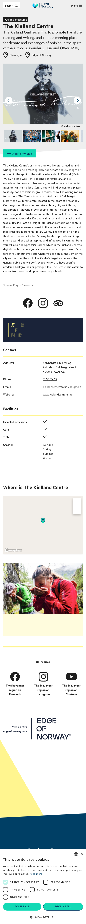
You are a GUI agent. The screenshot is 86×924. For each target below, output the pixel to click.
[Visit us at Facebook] (28, 303)
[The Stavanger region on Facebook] (15, 676)
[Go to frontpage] (43, 5)
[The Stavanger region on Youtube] (71, 676)
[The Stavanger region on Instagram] (43, 676)
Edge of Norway (23, 285)
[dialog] (43, 886)
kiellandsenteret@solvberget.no (62, 386)
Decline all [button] (63, 906)
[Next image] (77, 100)
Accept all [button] (22, 906)
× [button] (81, 854)
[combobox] (76, 854)
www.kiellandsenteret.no (58, 394)
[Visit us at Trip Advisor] (58, 303)
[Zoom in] (77, 502)
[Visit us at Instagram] (43, 303)
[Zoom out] (77, 510)
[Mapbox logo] (13, 550)
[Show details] (43, 521)
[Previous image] (8, 100)
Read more (36, 873)
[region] (43, 525)
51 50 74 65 (50, 379)
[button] (43, 917)
